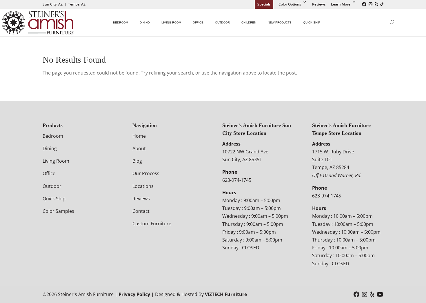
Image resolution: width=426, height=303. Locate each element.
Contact (141, 211)
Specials (264, 4)
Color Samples (58, 211)
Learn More (340, 4)
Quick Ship (311, 22)
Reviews (319, 4)
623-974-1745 (236, 180)
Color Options (289, 4)
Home (139, 136)
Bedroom (120, 22)
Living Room (171, 22)
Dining (145, 22)
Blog (137, 161)
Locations (143, 186)
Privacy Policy (134, 294)
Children (248, 22)
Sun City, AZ (53, 4)
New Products (280, 22)
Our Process (145, 173)
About (139, 148)
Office (198, 22)
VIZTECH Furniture (226, 294)
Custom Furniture (151, 223)
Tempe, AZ (76, 4)
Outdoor (222, 22)
